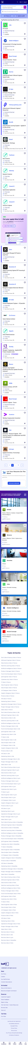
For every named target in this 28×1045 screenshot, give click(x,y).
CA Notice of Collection (14, 1035)
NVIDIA (9, 509)
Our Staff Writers (5, 979)
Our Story (3, 974)
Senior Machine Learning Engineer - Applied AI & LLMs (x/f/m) (14, 126)
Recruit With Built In (6, 988)
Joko (8, 584)
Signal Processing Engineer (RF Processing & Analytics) (14, 271)
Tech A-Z (3, 1010)
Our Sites (3, 1016)
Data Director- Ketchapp (9, 143)
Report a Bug (4, 1002)
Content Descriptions (6, 982)
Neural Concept (11, 631)
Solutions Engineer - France (9, 402)
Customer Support (6, 997)
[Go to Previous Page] (6, 465)
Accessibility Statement (14, 1023)
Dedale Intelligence (13, 608)
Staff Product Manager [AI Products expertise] (12, 254)
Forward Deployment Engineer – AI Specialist (14, 303)
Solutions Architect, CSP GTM (10, 387)
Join (21, 2)
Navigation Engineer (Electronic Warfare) (13, 288)
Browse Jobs (4, 1007)
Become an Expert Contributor (9, 990)
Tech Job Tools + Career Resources (9, 1005)
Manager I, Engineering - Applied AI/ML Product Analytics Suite (12, 351)
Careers (3, 976)
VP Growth (5, 28)
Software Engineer (7, 205)
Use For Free (8, 226)
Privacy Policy (14, 1028)
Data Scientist (6, 158)
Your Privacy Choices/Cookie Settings (14, 1032)
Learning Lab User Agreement (14, 1021)
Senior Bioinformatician (9, 334)
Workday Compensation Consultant (11, 418)
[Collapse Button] (24, 34)
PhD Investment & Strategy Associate (12, 44)
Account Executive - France (9, 60)
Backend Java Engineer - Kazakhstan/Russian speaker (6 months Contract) (13, 369)
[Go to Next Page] (22, 465)
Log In (25, 2)
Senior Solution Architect (9, 319)
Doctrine (9, 560)
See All (25, 494)
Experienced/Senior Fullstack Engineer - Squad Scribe (13, 76)
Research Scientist (7, 174)
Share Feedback (5, 999)
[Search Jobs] (25, 7)
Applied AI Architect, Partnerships (11, 452)
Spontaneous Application (9, 190)
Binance (9, 535)
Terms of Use (14, 1030)
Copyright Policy (14, 1025)
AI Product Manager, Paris (9, 92)
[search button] (17, 2)
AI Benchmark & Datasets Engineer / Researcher (12, 109)
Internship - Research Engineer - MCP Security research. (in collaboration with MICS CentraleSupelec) (14, 435)
